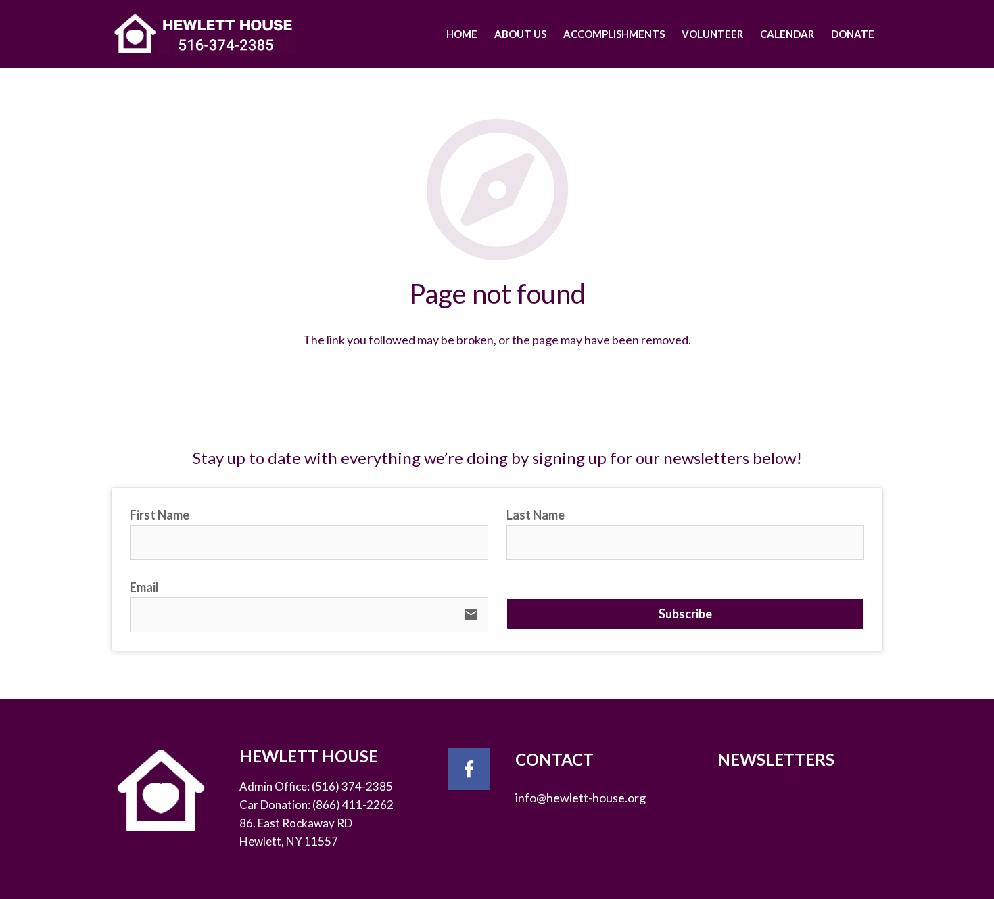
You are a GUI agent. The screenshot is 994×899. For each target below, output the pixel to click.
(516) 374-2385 (352, 786)
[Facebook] (469, 769)
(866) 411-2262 (353, 805)
